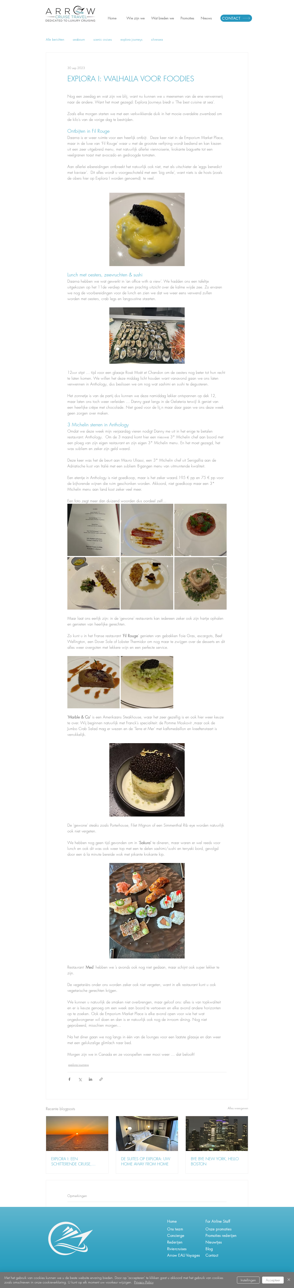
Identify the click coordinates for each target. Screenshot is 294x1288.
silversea (157, 39)
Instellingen (248, 1280)
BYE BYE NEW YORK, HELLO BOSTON (215, 1161)
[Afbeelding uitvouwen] (93, 530)
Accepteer (273, 1280)
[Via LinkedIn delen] (90, 1079)
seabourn (79, 39)
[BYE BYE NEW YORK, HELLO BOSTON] (217, 1133)
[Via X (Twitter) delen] (80, 1079)
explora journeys (131, 39)
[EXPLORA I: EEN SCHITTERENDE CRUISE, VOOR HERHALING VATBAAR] (77, 1133)
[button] (135, 18)
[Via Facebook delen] (69, 1079)
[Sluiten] (288, 1280)
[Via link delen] (101, 1079)
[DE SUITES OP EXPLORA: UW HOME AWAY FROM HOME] (147, 1133)
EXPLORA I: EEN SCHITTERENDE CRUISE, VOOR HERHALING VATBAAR (75, 1161)
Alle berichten (55, 39)
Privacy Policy (143, 1282)
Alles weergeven (238, 1108)
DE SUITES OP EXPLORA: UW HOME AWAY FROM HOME (145, 1161)
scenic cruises (102, 39)
